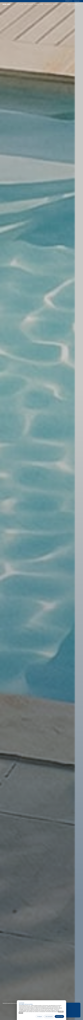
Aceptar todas (59, 1016)
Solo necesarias (49, 1016)
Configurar (39, 1016)
